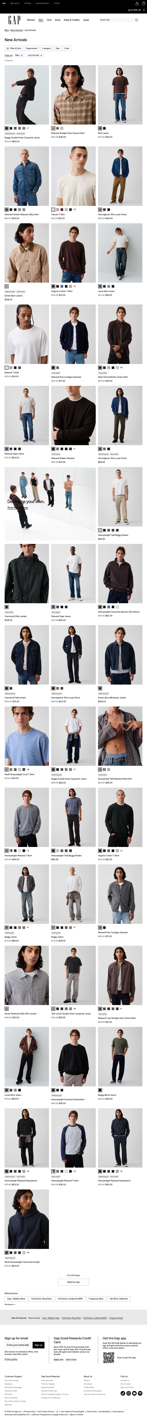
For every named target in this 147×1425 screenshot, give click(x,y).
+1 (74, 449)
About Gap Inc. (118, 1412)
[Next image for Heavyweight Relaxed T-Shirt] (45, 817)
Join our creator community (94, 1394)
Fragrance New (96, 1299)
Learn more (71, 1359)
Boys (57, 20)
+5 (74, 209)
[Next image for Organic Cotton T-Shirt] (92, 253)
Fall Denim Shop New (41, 1299)
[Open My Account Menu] (137, 3)
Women (31, 20)
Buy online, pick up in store (15, 1401)
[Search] (136, 20)
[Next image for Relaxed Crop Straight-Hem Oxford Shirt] (139, 975)
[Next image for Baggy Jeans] (45, 894)
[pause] (144, 10)
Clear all (8, 55)
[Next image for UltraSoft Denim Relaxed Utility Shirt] (45, 176)
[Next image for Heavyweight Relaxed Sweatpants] (45, 1138)
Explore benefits (47, 1387)
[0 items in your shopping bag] (144, 3)
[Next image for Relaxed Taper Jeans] (45, 415)
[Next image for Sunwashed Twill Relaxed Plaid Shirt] (139, 736)
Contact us (125, 1381)
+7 (28, 128)
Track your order (11, 1391)
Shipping (8, 1384)
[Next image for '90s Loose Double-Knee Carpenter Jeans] (92, 975)
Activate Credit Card (49, 1391)
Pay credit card (47, 1381)
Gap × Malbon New (16, 1299)
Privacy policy (11, 1359)
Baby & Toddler (72, 20)
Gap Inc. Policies (76, 1415)
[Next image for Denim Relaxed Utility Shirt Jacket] (45, 975)
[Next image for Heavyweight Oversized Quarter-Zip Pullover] (139, 573)
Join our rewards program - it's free (55, 1394)
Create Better (89, 1387)
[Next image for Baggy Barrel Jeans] (139, 1056)
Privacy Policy (29, 1412)
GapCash (8, 1405)
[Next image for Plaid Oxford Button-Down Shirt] (139, 334)
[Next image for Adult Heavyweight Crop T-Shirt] (45, 736)
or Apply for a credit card (50, 1398)
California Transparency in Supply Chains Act (49, 1415)
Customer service (12, 1381)
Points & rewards (48, 1384)
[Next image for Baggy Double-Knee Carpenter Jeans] (45, 95)
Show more (9, 1304)
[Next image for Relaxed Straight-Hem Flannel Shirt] (92, 95)
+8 (121, 367)
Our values (88, 1384)
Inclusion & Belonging (92, 1391)
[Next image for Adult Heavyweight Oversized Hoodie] (45, 1219)
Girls (49, 20)
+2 (74, 286)
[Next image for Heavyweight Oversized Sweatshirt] (92, 1056)
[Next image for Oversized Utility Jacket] (45, 573)
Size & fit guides (11, 1398)
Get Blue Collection (119, 1299)
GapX (86, 20)
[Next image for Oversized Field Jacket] (45, 654)
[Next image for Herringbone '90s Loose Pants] (139, 176)
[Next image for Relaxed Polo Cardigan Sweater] (92, 334)
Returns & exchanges (13, 1387)
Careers (87, 1381)
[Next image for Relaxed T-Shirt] (45, 334)
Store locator (126, 1384)
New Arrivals (17, 30)
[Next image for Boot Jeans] (139, 95)
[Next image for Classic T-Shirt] (92, 176)
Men (41, 20)
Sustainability (104, 1412)
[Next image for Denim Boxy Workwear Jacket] (139, 654)
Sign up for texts (127, 1387)
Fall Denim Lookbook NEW (70, 1299)
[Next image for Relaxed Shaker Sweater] (92, 415)
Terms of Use (91, 1412)
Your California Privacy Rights (72, 1412)
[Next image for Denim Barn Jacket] (45, 253)
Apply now (58, 1359)
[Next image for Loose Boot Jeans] (139, 253)
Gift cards (8, 1394)
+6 (74, 1009)
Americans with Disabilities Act (17, 1415)
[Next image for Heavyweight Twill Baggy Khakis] (139, 496)
